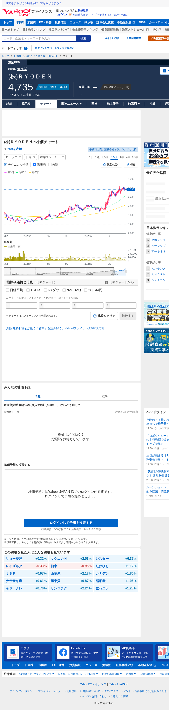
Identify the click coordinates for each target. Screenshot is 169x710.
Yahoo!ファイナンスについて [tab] (35, 673)
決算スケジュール (133, 29)
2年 (128, 157)
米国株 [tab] (129, 673)
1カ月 (105, 157)
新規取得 (83, 10)
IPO (155, 29)
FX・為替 (45, 22)
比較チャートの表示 (123, 282)
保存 (132, 164)
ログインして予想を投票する (71, 522)
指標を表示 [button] (14, 149)
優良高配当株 (110, 29)
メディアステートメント (117, 691)
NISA (142, 22)
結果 (105, 396)
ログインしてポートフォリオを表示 (54, 48)
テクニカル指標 (18, 164)
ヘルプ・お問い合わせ (94, 696)
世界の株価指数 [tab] (110, 673)
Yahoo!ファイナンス (93, 684)
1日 (91, 157)
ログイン (61, 14)
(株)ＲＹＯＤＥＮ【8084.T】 (42, 56)
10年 (135, 157)
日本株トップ (10, 29)
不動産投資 (124, 22)
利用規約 (71, 691)
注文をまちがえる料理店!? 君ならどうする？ (34, 3)
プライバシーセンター (50, 691)
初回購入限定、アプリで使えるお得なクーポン (100, 14)
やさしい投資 (112, 38)
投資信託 (60, 22)
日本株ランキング (33, 29)
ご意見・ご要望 (119, 696)
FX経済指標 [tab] (146, 673)
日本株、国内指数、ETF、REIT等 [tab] (76, 673)
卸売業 (22, 69)
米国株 (31, 22)
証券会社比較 (105, 22)
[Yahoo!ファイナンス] (28, 10)
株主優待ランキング (85, 29)
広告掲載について (90, 691)
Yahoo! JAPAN (118, 684)
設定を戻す (113, 164)
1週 (97, 157)
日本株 (19, 22)
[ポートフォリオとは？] (25, 48)
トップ (7, 22)
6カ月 (114, 157)
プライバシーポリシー (22, 691)
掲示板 (88, 22)
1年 (122, 157)
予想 (38, 396)
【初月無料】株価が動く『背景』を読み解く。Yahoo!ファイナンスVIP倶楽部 (54, 328)
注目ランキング (59, 29)
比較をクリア (106, 315)
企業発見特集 (133, 38)
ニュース (75, 22)
